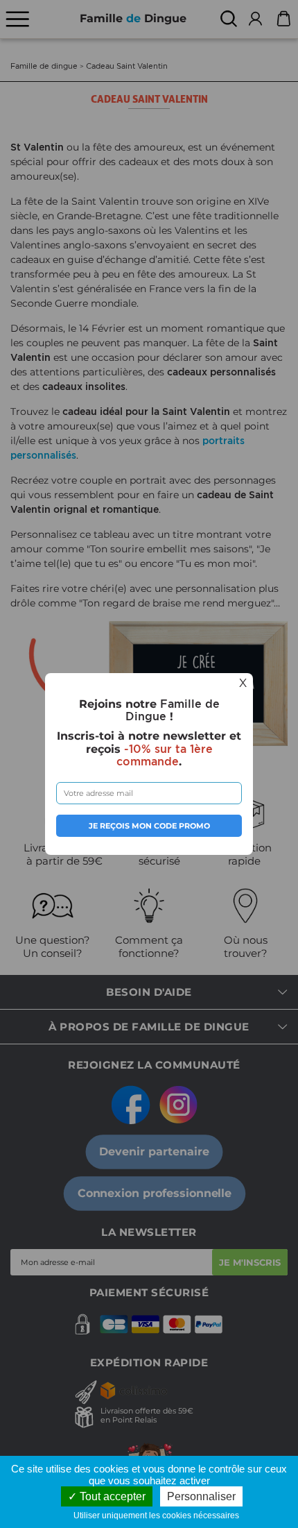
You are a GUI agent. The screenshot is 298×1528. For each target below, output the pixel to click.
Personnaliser (201, 1496)
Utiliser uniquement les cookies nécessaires (159, 1515)
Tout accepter (111, 1496)
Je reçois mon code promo (149, 826)
